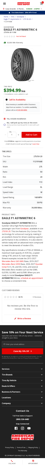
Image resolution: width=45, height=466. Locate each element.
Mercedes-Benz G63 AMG (13, 261)
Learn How (35, 144)
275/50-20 (6, 231)
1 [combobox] (11, 134)
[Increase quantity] (18, 135)
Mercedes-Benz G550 (11, 264)
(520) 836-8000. (22, 110)
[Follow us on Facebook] (16, 428)
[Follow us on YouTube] (29, 428)
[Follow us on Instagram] (22, 428)
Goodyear (20, 17)
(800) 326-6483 (22, 419)
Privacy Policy (27, 358)
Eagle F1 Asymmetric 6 (12, 19)
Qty (10, 132)
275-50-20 (27, 19)
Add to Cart (31, 134)
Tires (12, 17)
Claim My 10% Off (21, 351)
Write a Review (24, 318)
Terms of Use (21, 447)
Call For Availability (17, 99)
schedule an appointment (32, 278)
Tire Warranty (22, 451)
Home (6, 17)
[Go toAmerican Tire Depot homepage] (23, 3)
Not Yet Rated (21, 36)
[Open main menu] (4, 3)
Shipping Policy (33, 447)
